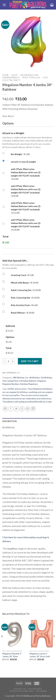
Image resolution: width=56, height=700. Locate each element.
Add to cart (30, 361)
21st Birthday (46, 377)
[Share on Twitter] (16, 408)
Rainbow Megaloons (29, 384)
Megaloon (41, 381)
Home (5, 75)
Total (5, 236)
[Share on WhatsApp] (5, 408)
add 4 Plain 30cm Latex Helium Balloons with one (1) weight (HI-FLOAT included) (25, 191)
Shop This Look (31, 77)
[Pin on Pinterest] (27, 408)
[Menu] (4, 5)
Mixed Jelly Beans (24, 282)
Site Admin (41, 691)
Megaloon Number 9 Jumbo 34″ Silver (11, 655)
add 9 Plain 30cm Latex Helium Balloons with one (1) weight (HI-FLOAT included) (25, 224)
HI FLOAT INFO (35, 689)
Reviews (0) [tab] (8, 427)
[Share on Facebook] (10, 408)
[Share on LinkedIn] (33, 408)
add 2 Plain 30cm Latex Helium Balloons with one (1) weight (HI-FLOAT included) (25, 174)
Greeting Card (22, 275)
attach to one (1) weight (23, 161)
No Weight (20, 154)
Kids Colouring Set (25, 297)
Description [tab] (9, 421)
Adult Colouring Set (26, 290)
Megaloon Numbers (10, 384)
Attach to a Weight (13, 133)
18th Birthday (18, 377)
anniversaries (21, 389)
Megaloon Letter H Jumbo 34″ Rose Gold (40, 655)
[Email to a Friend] (22, 408)
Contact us (19, 689)
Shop (14, 75)
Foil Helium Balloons (28, 381)
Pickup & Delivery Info (22, 691)
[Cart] (52, 4)
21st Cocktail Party (10, 381)
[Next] (53, 642)
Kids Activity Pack (24, 305)
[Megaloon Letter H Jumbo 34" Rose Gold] (42, 633)
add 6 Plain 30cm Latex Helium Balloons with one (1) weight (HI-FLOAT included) (25, 208)
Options (10, 337)
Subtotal (10, 326)
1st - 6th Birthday (32, 377)
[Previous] (2, 642)
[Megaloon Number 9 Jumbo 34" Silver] (14, 633)
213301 (10, 389)
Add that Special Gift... (15, 260)
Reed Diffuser (22, 312)
